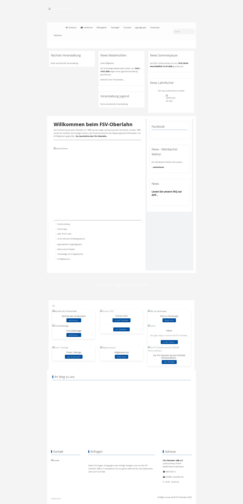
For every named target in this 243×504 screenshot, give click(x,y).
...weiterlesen (158, 167)
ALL (53, 306)
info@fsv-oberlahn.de (175, 477)
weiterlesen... (74, 320)
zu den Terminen (121, 320)
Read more (169, 320)
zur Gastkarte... (121, 329)
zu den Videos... (169, 342)
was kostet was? (73, 357)
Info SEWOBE (169, 362)
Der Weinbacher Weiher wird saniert (167, 162)
